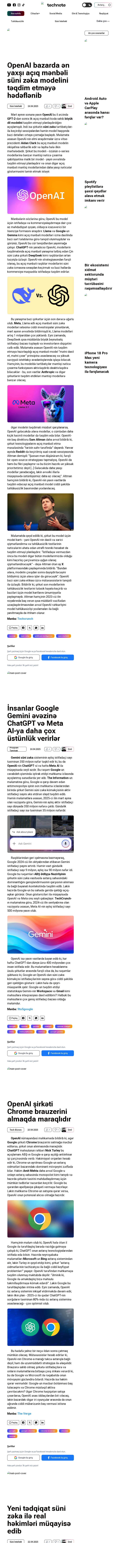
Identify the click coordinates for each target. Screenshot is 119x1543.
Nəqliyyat (103, 13)
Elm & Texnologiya (80, 13)
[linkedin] (42, 628)
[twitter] (30, 628)
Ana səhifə (16, 13)
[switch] (87, 5)
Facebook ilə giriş (59, 657)
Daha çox (102, 21)
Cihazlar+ (35, 13)
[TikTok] (23, 5)
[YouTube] (9, 4)
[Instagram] (19, 4)
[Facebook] (14, 4)
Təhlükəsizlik (17, 21)
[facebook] (23, 628)
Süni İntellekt (61, 21)
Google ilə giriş (25, 657)
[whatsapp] (36, 628)
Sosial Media (55, 13)
